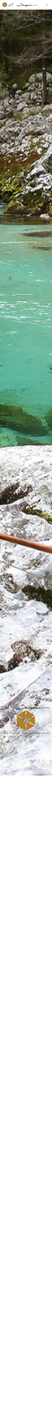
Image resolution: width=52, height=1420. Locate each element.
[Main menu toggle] (47, 4)
